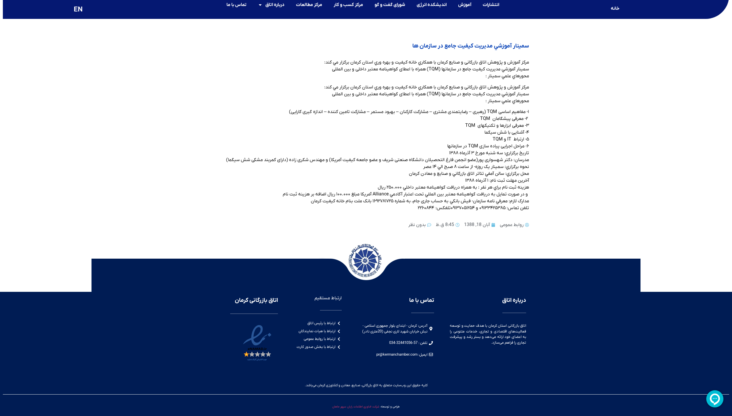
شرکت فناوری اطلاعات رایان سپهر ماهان (355, 407)
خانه (615, 8)
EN (78, 9)
